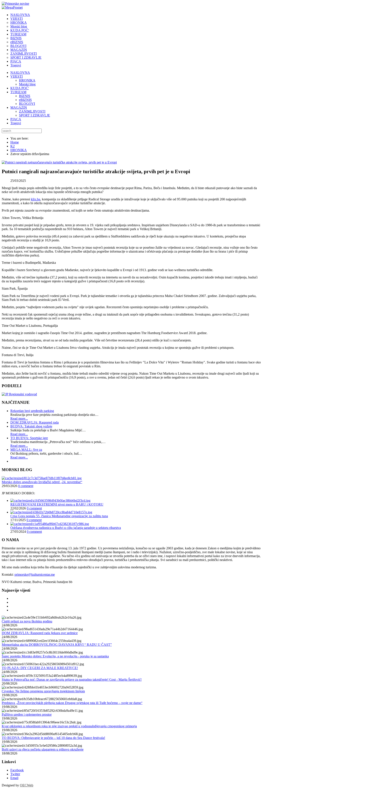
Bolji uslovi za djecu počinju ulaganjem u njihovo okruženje (43, 749)
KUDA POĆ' (19, 88)
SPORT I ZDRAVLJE (34, 115)
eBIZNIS (25, 100)
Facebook (17, 770)
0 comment (25, 486)
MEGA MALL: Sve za (26, 449)
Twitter (15, 774)
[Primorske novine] (15, 3)
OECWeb (26, 785)
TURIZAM (18, 92)
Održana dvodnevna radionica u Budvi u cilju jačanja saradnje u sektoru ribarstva (65, 528)
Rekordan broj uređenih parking (32, 411)
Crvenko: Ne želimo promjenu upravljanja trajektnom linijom (43, 691)
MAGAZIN (18, 107)
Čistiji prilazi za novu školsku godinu (27, 621)
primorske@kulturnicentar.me (34, 574)
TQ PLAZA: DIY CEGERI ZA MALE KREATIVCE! (40, 668)
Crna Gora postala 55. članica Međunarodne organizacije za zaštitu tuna (59, 516)
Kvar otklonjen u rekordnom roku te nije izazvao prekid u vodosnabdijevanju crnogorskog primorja (69, 726)
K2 (12, 146)
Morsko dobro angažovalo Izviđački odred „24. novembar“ (42, 482)
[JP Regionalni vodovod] (19, 394)
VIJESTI (16, 76)
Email (14, 778)
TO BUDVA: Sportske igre (29, 438)
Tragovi (15, 123)
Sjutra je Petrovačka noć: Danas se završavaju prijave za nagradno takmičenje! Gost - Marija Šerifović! (72, 679)
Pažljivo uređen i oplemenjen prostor (27, 714)
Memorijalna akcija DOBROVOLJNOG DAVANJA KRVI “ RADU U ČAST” (57, 644)
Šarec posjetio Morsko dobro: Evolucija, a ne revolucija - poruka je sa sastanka (55, 656)
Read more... (19, 418)
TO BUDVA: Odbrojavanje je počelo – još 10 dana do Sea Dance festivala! (53, 738)
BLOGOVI (27, 103)
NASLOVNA (20, 72)
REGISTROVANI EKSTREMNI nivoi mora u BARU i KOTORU (56, 504)
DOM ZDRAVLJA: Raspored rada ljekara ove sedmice (40, 633)
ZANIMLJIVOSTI (32, 111)
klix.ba (35, 199)
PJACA (15, 119)
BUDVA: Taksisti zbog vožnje (31, 426)
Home (14, 142)
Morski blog (27, 84)
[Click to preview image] (59, 162)
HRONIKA (27, 80)
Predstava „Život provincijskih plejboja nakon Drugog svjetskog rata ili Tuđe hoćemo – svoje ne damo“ (72, 703)
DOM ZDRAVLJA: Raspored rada (34, 422)
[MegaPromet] (12, 7)
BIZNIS (24, 96)
